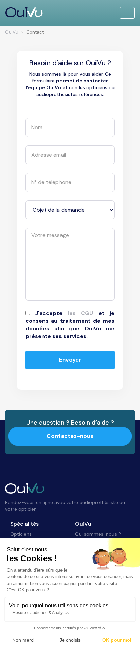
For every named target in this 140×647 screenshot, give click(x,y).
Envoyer (70, 360)
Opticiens (21, 534)
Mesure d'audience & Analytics (40, 612)
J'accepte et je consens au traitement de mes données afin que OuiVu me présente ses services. (70, 325)
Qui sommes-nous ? (98, 534)
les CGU (80, 313)
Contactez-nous (70, 436)
